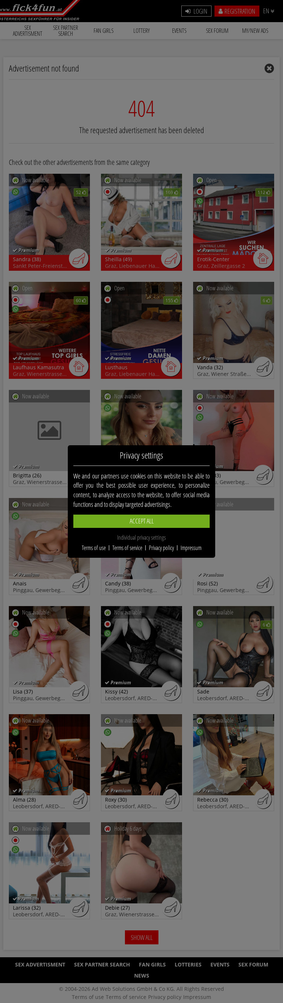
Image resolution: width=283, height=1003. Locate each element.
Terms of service (127, 548)
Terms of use (94, 548)
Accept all (142, 520)
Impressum (191, 548)
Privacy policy (161, 548)
